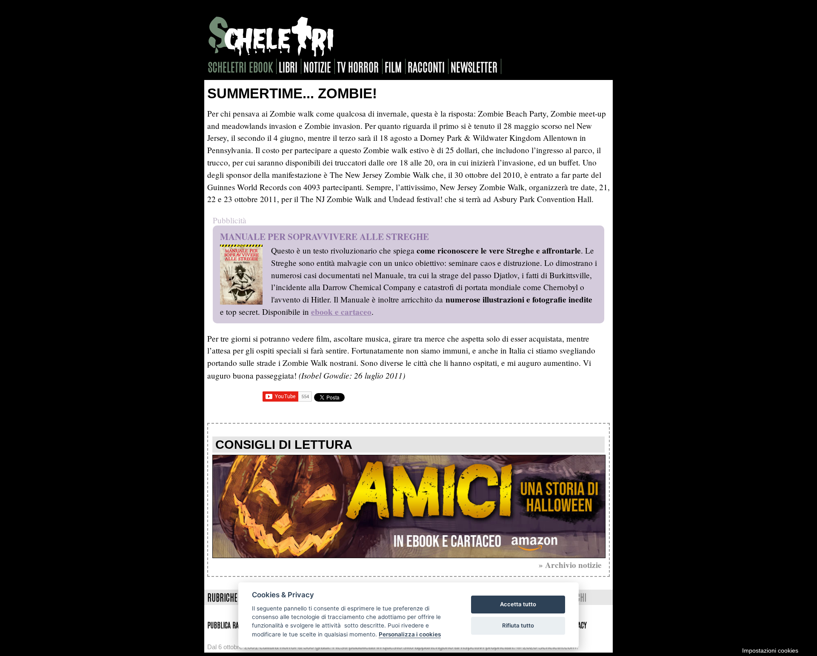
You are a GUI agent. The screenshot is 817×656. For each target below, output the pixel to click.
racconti (426, 66)
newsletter (474, 66)
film (393, 66)
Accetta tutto (518, 604)
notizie (317, 66)
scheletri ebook (240, 66)
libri (288, 66)
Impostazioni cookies (770, 650)
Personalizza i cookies (410, 634)
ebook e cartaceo (341, 312)
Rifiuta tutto (518, 625)
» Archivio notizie (570, 565)
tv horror (358, 66)
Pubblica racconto (231, 624)
